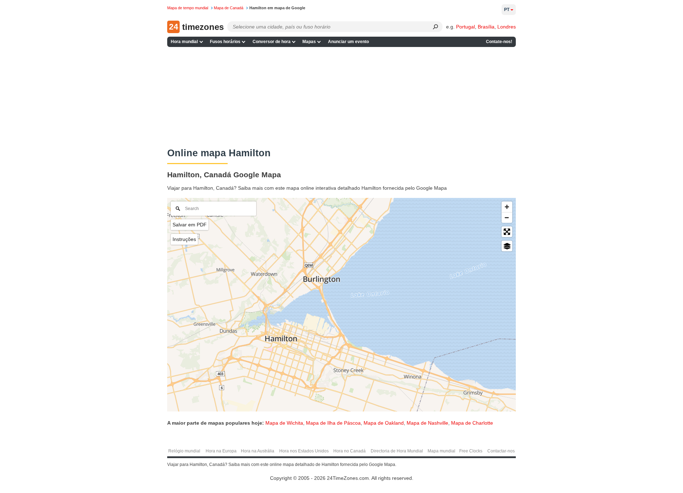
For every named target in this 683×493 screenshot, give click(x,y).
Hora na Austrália (257, 451)
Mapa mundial (441, 451)
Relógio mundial (184, 451)
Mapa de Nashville (427, 423)
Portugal (465, 27)
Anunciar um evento (348, 41)
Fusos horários (225, 41)
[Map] (341, 304)
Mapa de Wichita (284, 423)
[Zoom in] (507, 206)
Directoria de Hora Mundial (397, 451)
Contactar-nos (501, 451)
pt (506, 9)
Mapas (309, 41)
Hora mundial (184, 41)
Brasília (486, 27)
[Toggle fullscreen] (507, 231)
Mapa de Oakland (384, 423)
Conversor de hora (272, 41)
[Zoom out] (507, 217)
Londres (506, 27)
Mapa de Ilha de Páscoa (333, 423)
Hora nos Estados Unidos (304, 451)
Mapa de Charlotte (472, 423)
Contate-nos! (499, 41)
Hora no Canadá (349, 451)
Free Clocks (470, 451)
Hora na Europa (221, 451)
